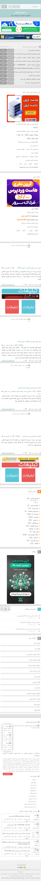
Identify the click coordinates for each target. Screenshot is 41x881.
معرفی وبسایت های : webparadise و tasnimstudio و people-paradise (20, 66)
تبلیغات (34, 779)
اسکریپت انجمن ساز (34, 50)
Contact (22, 869)
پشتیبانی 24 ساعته (32, 227)
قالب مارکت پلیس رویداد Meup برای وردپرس (28, 615)
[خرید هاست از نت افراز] (20, 298)
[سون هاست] (20, 31)
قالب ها (36, 528)
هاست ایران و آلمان (32, 212)
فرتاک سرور (36, 177)
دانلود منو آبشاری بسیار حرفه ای (31, 436)
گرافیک (36, 543)
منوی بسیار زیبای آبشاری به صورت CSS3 (29, 268)
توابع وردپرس (32, 796)
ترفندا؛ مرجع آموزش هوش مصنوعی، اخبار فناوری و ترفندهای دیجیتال (20, 58)
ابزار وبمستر (35, 508)
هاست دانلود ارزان (34, 699)
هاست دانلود (5, 877)
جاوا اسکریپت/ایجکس (17, 391)
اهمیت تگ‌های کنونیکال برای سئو (30, 79)
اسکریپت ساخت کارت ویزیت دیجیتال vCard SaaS (28, 629)
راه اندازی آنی (34, 146)
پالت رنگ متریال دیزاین (30, 804)
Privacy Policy (33, 869)
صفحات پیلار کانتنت (34, 76)
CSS (13, 268)
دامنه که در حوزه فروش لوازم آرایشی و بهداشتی (26, 72)
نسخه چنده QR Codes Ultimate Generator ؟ (26, 68)
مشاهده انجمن (4, 47)
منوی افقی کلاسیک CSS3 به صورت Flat (29, 342)
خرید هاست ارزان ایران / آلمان (31, 92)
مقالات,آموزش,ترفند (33, 534)
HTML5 (20, 345)
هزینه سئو (37, 643)
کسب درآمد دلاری (35, 671)
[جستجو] (4, 6)
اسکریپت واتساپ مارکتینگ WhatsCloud (30, 622)
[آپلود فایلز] (20, 25)
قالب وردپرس (36, 682)
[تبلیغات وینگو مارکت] (20, 603)
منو (4, 345)
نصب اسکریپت (32, 798)
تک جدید (37, 688)
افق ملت (37, 649)
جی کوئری (6, 391)
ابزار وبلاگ (33, 787)
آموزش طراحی (34, 498)
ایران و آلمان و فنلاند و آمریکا (30, 223)
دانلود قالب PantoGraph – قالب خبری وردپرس (18, 825)
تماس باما (33, 785)
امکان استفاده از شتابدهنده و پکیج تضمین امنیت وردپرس (27, 158)
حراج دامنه (37, 705)
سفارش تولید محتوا (34, 665)
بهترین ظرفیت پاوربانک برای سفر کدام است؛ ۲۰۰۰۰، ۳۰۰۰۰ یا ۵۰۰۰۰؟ (20, 54)
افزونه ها (36, 517)
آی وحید (28, 877)
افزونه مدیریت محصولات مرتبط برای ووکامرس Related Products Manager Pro (16, 843)
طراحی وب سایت (35, 877)
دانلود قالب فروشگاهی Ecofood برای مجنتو (19, 816)
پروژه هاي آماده (34, 540)
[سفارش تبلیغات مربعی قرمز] (12, 313)
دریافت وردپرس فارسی (30, 806)
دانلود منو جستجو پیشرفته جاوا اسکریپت (29, 388)
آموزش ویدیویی (34, 505)
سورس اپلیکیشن (34, 526)
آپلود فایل (37, 710)
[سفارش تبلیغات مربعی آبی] (28, 313)
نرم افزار (36, 537)
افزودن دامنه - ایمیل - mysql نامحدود (27, 131)
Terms (38, 869)
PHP (35, 502)
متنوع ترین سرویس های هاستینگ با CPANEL (27, 126)
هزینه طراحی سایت (34, 660)
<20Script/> (20, 13)
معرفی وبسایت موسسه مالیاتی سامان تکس (27, 61)
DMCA (26, 869)
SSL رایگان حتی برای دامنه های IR (28, 142)
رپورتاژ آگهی (35, 523)
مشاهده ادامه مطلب (7, 284)
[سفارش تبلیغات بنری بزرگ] (20, 293)
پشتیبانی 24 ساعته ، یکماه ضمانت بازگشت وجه (27, 151)
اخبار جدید (37, 677)
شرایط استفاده (32, 801)
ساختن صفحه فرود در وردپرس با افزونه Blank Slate (17, 851)
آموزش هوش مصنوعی (33, 693)
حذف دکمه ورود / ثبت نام (32, 83)
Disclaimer (20, 871)
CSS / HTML (33, 500)
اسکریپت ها (6, 268)
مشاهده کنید (7, 774)
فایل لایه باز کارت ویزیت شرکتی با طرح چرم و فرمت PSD (16, 833)
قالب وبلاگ (35, 531)
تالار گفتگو (33, 790)
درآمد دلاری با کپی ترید (33, 654)
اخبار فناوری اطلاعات (33, 511)
